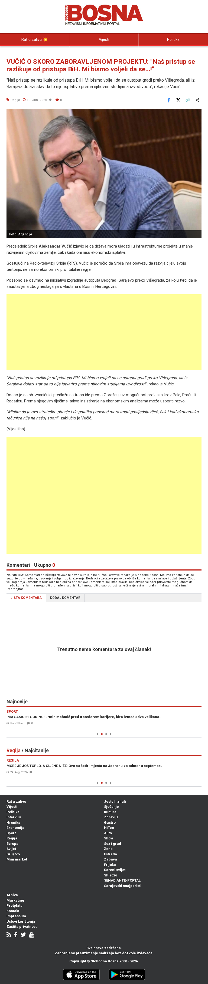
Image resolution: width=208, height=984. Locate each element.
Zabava (110, 859)
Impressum (16, 916)
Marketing (15, 900)
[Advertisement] (104, 332)
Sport (11, 833)
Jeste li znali (115, 801)
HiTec (109, 828)
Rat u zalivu (16, 801)
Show (108, 838)
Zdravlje (111, 817)
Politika (173, 39)
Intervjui (13, 817)
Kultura (110, 812)
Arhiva (12, 895)
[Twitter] (23, 935)
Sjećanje (111, 807)
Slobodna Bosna (105, 961)
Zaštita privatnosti (22, 927)
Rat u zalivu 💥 (34, 39)
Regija (11, 838)
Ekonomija (15, 828)
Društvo (13, 854)
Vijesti (104, 39)
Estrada (110, 854)
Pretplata (14, 905)
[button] (196, 113)
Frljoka (110, 865)
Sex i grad (112, 844)
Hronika (13, 822)
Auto (108, 833)
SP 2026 (110, 875)
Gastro (110, 822)
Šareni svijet (114, 870)
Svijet (11, 849)
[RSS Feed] (8, 935)
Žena (108, 849)
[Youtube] (31, 935)
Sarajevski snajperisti (122, 886)
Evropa (12, 844)
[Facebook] (16, 935)
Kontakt (12, 911)
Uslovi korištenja (20, 921)
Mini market (16, 859)
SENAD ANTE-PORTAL (122, 880)
